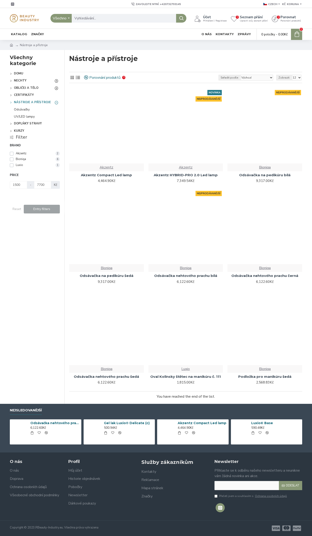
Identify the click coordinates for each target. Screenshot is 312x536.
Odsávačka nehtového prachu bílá (55, 423)
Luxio (185, 368)
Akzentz (106, 167)
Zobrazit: (284, 77)
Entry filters (41, 209)
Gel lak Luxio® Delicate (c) (127, 423)
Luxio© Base (262, 423)
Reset (17, 209)
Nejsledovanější (26, 410)
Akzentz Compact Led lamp (202, 423)
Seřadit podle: (230, 77)
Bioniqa (265, 167)
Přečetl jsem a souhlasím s (253, 496)
